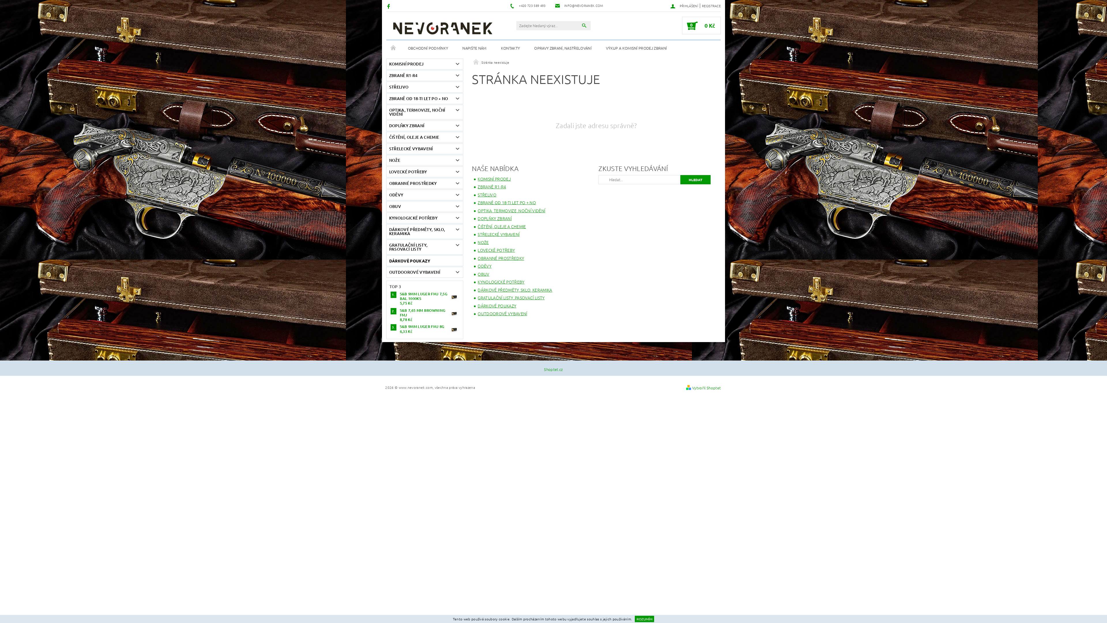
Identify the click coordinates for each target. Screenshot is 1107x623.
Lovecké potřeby (408, 171)
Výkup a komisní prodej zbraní (636, 48)
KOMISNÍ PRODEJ (406, 64)
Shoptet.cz (553, 369)
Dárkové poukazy (409, 260)
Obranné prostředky (413, 183)
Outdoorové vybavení (414, 272)
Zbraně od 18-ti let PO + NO (418, 98)
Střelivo (399, 87)
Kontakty (510, 48)
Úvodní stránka (393, 48)
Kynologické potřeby (413, 218)
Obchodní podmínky (428, 48)
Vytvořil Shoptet (706, 388)
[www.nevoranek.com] (442, 28)
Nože (394, 160)
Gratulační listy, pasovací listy (408, 247)
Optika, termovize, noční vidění (417, 112)
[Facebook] (389, 6)
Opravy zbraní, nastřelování (563, 48)
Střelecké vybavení (411, 148)
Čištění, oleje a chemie (414, 137)
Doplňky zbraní (406, 125)
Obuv (395, 206)
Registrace (711, 5)
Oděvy (396, 195)
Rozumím (644, 619)
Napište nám (474, 48)
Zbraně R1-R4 (403, 75)
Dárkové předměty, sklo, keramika (417, 231)
